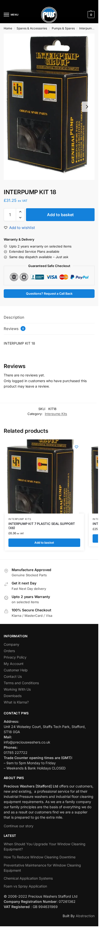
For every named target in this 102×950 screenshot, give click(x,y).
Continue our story (18, 826)
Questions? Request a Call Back (49, 293)
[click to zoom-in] (49, 107)
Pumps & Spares (63, 28)
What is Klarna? (16, 702)
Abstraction (85, 916)
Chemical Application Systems (28, 878)
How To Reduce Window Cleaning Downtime (40, 857)
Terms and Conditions (21, 683)
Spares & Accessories (32, 28)
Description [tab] (14, 317)
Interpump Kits (56, 414)
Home (8, 28)
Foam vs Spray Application (25, 886)
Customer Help (16, 670)
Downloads (13, 696)
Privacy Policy (15, 657)
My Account (14, 663)
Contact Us (13, 676)
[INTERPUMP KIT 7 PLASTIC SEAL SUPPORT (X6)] (42, 476)
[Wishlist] (76, 447)
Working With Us (17, 689)
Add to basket (60, 214)
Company (11, 644)
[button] (90, 14)
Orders (9, 651)
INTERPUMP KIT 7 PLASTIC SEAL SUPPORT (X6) (41, 526)
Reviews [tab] (14, 328)
